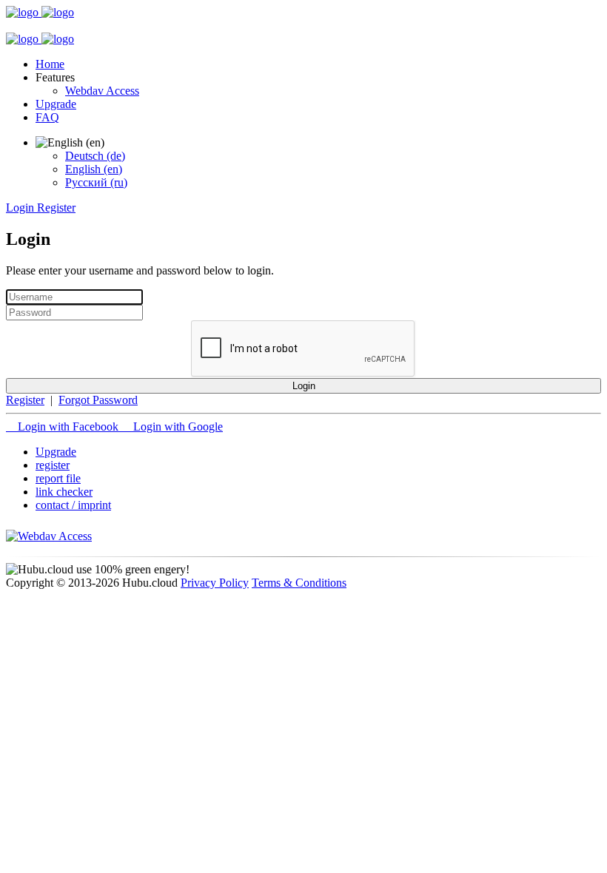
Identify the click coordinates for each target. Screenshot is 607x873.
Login (303, 385)
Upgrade (56, 104)
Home (50, 64)
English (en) (93, 169)
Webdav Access (102, 90)
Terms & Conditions (299, 582)
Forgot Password (98, 400)
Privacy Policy (215, 582)
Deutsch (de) (95, 155)
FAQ (47, 117)
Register (25, 400)
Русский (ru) (96, 182)
